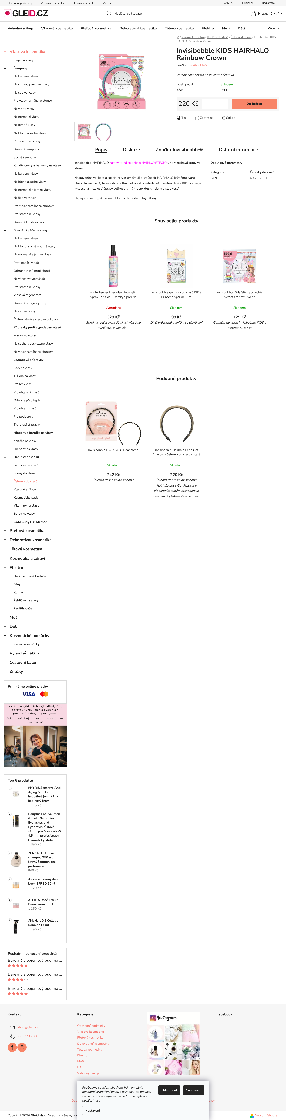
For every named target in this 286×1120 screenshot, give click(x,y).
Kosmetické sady (26, 497)
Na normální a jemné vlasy (32, 190)
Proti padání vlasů (26, 263)
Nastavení (92, 1110)
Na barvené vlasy (26, 76)
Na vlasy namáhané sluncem (34, 352)
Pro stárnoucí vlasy (27, 141)
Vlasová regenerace (27, 295)
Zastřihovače (23, 608)
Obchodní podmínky (20, 3)
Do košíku (254, 104)
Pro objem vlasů (25, 408)
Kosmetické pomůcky (29, 635)
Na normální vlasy (26, 117)
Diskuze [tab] (131, 150)
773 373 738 (27, 1036)
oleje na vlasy (23, 60)
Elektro (16, 567)
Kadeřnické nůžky (26, 644)
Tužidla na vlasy (25, 376)
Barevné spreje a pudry (30, 303)
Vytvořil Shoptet (267, 1115)
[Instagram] (22, 1047)
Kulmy (18, 592)
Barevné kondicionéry (29, 222)
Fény (17, 584)
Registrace (268, 3)
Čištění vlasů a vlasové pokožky (36, 319)
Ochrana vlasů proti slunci (32, 271)
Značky (16, 671)
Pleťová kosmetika (84, 3)
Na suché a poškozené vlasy (33, 343)
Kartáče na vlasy (25, 441)
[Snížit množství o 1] (205, 104)
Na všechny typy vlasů (29, 279)
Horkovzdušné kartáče (30, 576)
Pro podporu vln (25, 416)
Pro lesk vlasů (23, 384)
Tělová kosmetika (26, 549)
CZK (227, 3)
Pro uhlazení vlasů (26, 392)
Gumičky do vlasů (26, 465)
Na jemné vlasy (24, 125)
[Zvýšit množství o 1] (225, 104)
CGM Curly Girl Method (30, 522)
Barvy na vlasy (24, 514)
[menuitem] (20, 28)
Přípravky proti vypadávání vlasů (37, 327)
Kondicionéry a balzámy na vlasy (37, 165)
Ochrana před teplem (28, 400)
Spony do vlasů (24, 473)
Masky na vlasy (25, 335)
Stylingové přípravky (28, 360)
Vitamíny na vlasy (26, 505)
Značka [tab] (179, 150)
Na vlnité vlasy (24, 109)
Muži (14, 617)
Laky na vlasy (23, 368)
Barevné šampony (26, 149)
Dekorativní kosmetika (30, 540)
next (275, 297)
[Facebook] (12, 1047)
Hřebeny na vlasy (26, 449)
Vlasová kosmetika (52, 3)
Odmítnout (169, 1090)
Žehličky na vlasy (26, 600)
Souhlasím (193, 1090)
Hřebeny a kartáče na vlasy (33, 433)
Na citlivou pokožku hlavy (31, 84)
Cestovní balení (24, 662)
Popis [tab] (101, 150)
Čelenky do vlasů (26, 481)
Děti (13, 626)
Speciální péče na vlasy (30, 230)
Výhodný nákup (24, 653)
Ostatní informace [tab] (238, 150)
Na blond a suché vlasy (30, 133)
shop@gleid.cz (27, 1027)
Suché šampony (25, 157)
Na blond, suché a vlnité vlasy (34, 246)
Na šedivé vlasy (25, 92)
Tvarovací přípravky (27, 424)
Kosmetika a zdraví (27, 558)
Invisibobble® (197, 65)
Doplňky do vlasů (26, 457)
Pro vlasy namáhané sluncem (34, 101)
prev (77, 297)
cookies (103, 1087)
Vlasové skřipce (25, 489)
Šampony (20, 68)
